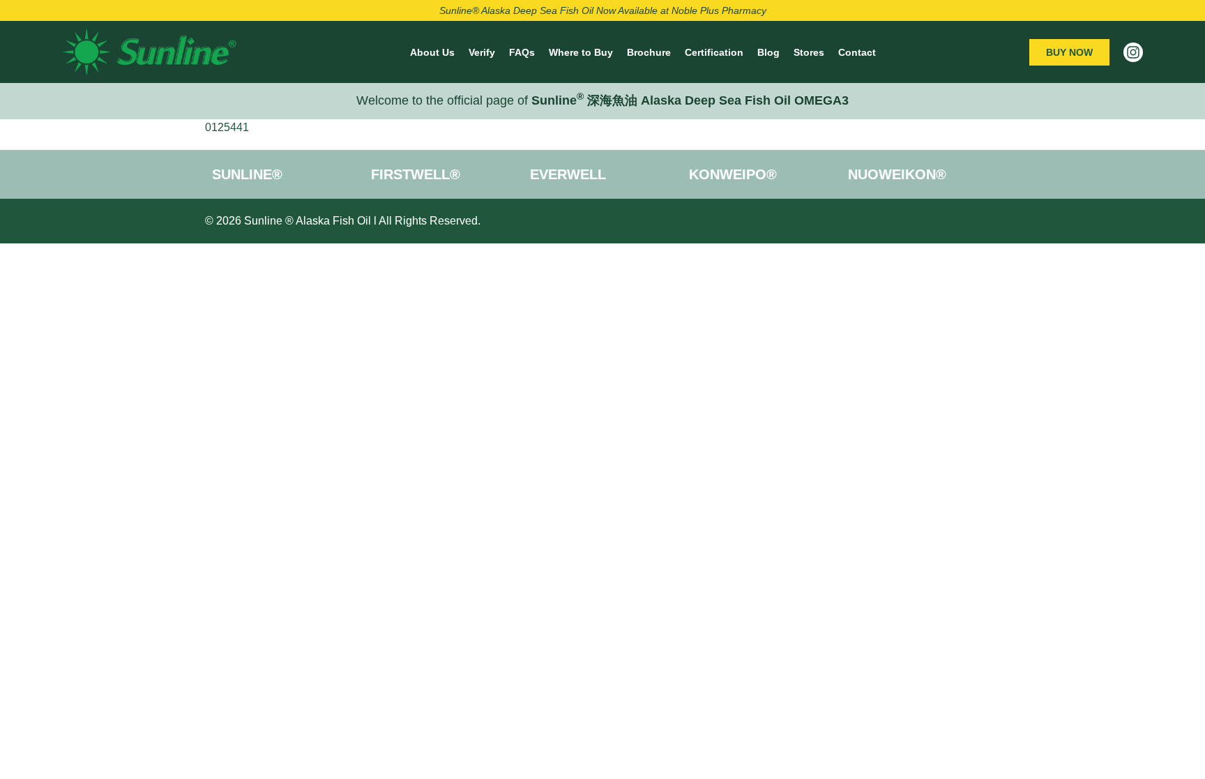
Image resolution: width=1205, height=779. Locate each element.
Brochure (649, 52)
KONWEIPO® (733, 174)
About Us (432, 52)
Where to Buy (581, 52)
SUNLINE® (247, 174)
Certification (714, 52)
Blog (768, 52)
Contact (857, 52)
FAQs (522, 52)
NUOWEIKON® (897, 174)
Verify (482, 52)
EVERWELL (568, 174)
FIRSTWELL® (415, 174)
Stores (809, 52)
